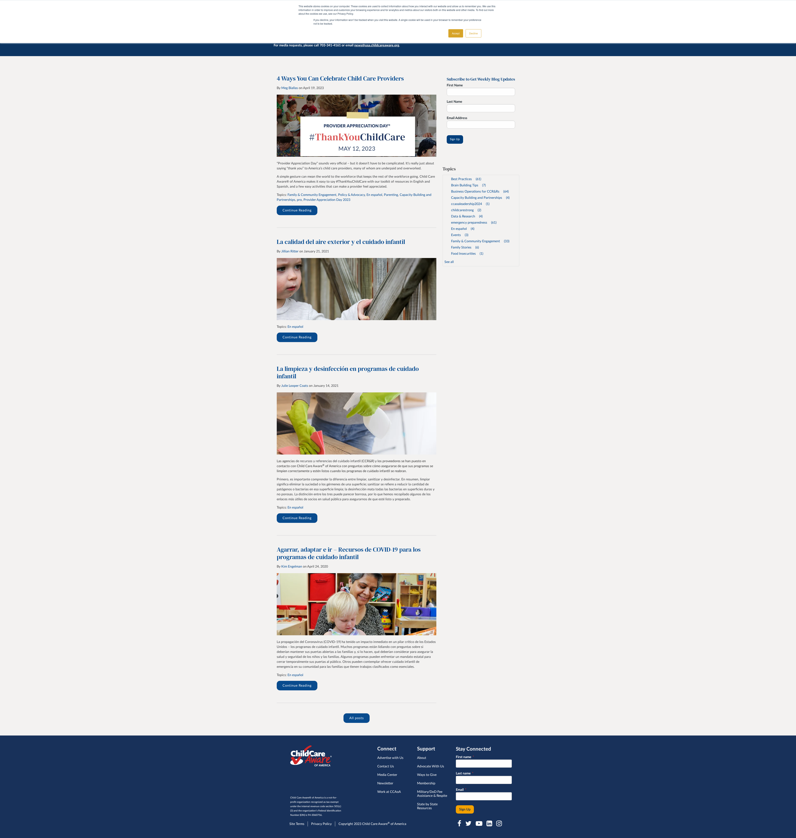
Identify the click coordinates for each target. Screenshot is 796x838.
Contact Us (385, 766)
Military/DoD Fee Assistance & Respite (432, 793)
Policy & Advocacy (351, 195)
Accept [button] (456, 33)
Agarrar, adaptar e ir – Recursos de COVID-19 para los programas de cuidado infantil (349, 553)
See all (449, 262)
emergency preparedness (473, 222)
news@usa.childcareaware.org (376, 45)
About (421, 758)
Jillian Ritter (289, 251)
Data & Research (467, 216)
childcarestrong (466, 210)
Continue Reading (297, 210)
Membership (426, 783)
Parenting (391, 195)
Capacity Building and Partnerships (480, 197)
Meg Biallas (289, 88)
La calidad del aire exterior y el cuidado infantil (341, 242)
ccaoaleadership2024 (470, 204)
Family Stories (465, 247)
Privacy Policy (321, 824)
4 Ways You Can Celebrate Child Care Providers (340, 78)
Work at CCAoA (389, 791)
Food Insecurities (467, 253)
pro (299, 199)
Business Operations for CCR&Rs (480, 191)
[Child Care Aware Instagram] (499, 823)
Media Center (387, 775)
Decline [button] (473, 33)
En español (374, 195)
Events (459, 235)
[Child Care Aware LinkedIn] (490, 823)
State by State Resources (427, 806)
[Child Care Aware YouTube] (479, 823)
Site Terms (296, 824)
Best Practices (466, 179)
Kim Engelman (291, 566)
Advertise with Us (390, 758)
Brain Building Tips (468, 185)
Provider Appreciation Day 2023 (326, 199)
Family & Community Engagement (312, 195)
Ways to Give (427, 775)
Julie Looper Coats (294, 385)
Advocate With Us (430, 766)
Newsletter (385, 783)
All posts (356, 718)
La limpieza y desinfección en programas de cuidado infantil (348, 372)
